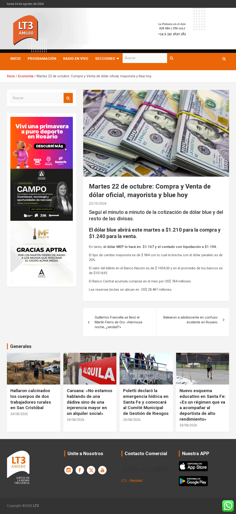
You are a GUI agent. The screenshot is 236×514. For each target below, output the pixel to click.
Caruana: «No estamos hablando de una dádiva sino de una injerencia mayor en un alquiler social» (89, 402)
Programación (42, 59)
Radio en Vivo (75, 59)
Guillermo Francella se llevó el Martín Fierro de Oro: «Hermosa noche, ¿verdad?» (118, 322)
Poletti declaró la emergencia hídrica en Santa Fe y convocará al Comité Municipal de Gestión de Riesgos (145, 402)
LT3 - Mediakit (131, 481)
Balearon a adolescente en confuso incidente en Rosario (190, 319)
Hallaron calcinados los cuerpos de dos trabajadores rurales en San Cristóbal (30, 399)
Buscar (171, 58)
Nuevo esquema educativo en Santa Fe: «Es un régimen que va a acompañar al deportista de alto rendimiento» (203, 405)
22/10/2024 (97, 203)
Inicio (15, 59)
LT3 (36, 506)
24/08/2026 (19, 414)
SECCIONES (105, 59)
